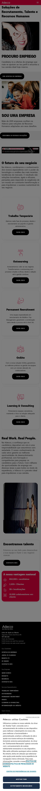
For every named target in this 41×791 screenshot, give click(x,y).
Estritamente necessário (21, 786)
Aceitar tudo (21, 779)
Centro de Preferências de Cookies (21, 771)
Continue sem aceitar (32, 717)
